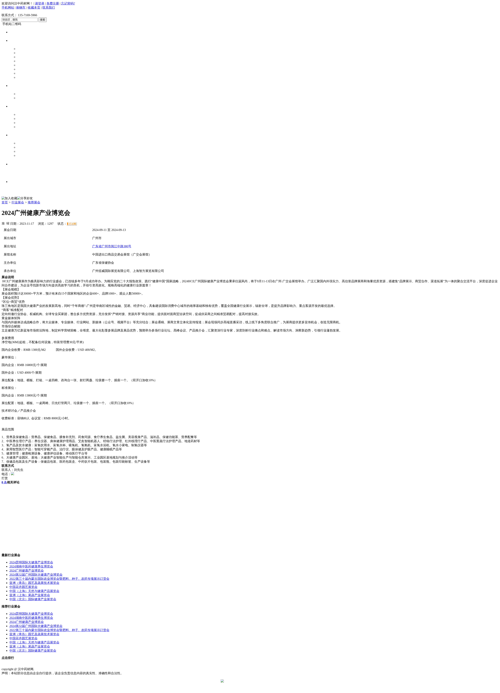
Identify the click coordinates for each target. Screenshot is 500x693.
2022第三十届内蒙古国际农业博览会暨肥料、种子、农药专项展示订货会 (59, 578)
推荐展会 (34, 202)
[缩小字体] (7, 223)
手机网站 (8, 7)
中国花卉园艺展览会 (23, 587)
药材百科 (23, 155)
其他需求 (23, 98)
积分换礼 (114, 665)
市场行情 (23, 151)
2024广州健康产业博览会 (26, 570)
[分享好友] (25, 198)
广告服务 (101, 665)
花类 (20, 61)
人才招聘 (16, 190)
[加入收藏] (9, 198)
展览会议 (16, 173)
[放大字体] (3, 223)
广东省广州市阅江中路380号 (111, 246)
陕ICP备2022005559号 (50, 669)
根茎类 (22, 48)
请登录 (39, 3)
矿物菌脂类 (25, 77)
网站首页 (15, 32)
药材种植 (23, 114)
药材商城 (15, 40)
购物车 (21, 7)
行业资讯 (15, 135)
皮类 (20, 69)
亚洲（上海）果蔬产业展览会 (29, 595)
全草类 (22, 65)
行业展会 (18, 202)
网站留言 (127, 665)
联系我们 (48, 7)
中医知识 (16, 181)
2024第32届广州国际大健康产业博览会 (35, 574)
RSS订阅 (140, 665)
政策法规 (23, 147)
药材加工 (23, 118)
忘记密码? (68, 3)
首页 (5, 202)
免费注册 (52, 3)
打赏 (5, 478)
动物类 (22, 57)
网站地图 (74, 665)
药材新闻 (23, 143)
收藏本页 (34, 7)
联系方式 (34, 665)
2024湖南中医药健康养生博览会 (31, 566)
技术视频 (16, 164)
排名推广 (87, 665)
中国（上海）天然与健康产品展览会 (34, 591)
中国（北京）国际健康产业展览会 (32, 599)
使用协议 (47, 665)
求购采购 (15, 85)
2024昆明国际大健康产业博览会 (31, 562)
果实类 (22, 73)
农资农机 (23, 126)
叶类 (20, 52)
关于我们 (21, 665)
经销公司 (23, 122)
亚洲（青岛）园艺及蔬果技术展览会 (34, 582)
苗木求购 (23, 93)
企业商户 (15, 106)
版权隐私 (61, 665)
